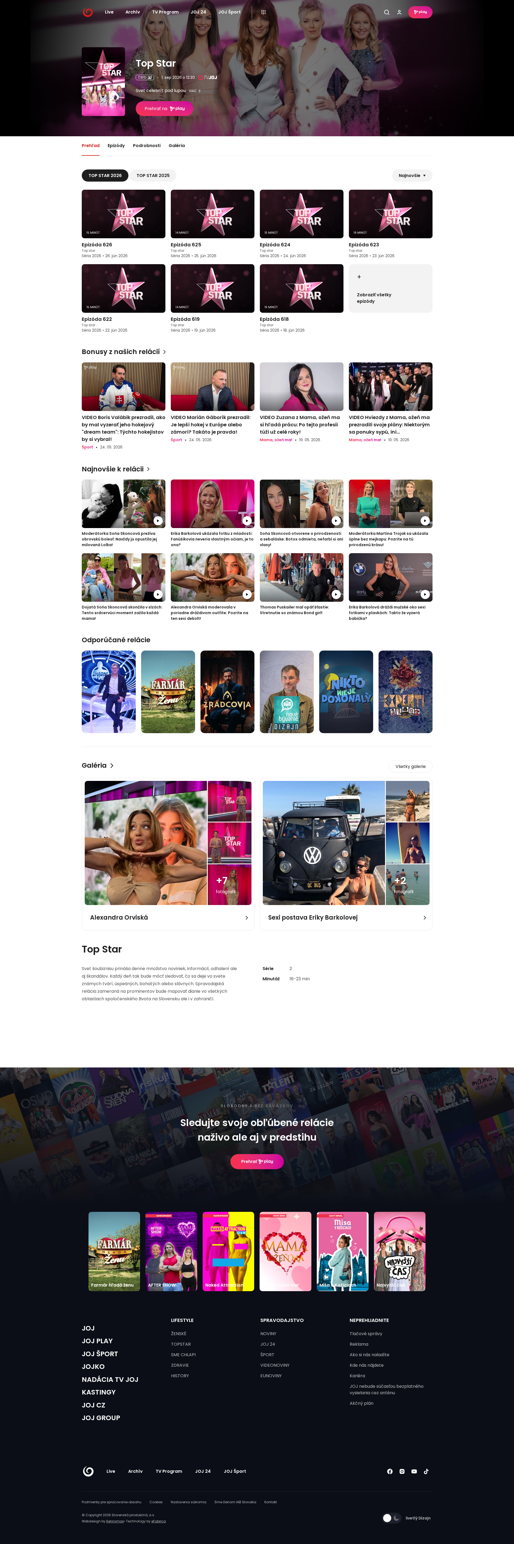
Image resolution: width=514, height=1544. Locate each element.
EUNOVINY (271, 1376)
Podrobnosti (147, 145)
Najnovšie (409, 175)
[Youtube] (414, 1471)
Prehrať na (156, 109)
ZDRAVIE (180, 1365)
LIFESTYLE (182, 1320)
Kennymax (115, 1521)
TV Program (165, 12)
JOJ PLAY (97, 1341)
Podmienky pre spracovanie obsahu (111, 1502)
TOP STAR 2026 (105, 175)
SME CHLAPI (183, 1355)
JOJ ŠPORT (100, 1354)
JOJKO (93, 1366)
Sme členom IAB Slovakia (235, 1502)
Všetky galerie (411, 766)
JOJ (88, 1328)
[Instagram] (402, 1471)
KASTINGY (99, 1392)
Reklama (359, 1344)
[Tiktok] (426, 1471)
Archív (132, 12)
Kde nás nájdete (367, 1365)
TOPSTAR (181, 1344)
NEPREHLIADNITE (369, 1320)
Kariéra (357, 1376)
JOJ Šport (229, 12)
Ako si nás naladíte (369, 1355)
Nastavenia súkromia (188, 1502)
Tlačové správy (366, 1334)
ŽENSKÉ (178, 1334)
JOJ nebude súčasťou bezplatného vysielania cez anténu (387, 1389)
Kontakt (270, 1502)
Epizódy (116, 145)
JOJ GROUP (101, 1418)
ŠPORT (267, 1355)
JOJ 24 (198, 12)
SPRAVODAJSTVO (282, 1320)
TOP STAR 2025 (153, 175)
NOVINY (268, 1334)
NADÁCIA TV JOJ (110, 1379)
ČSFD (142, 77)
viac (193, 91)
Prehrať (249, 1161)
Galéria (177, 145)
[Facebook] (390, 1471)
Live (109, 12)
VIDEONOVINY (275, 1365)
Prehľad (91, 145)
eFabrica (158, 1521)
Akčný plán (361, 1403)
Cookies (156, 1502)
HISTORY (180, 1376)
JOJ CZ (93, 1405)
